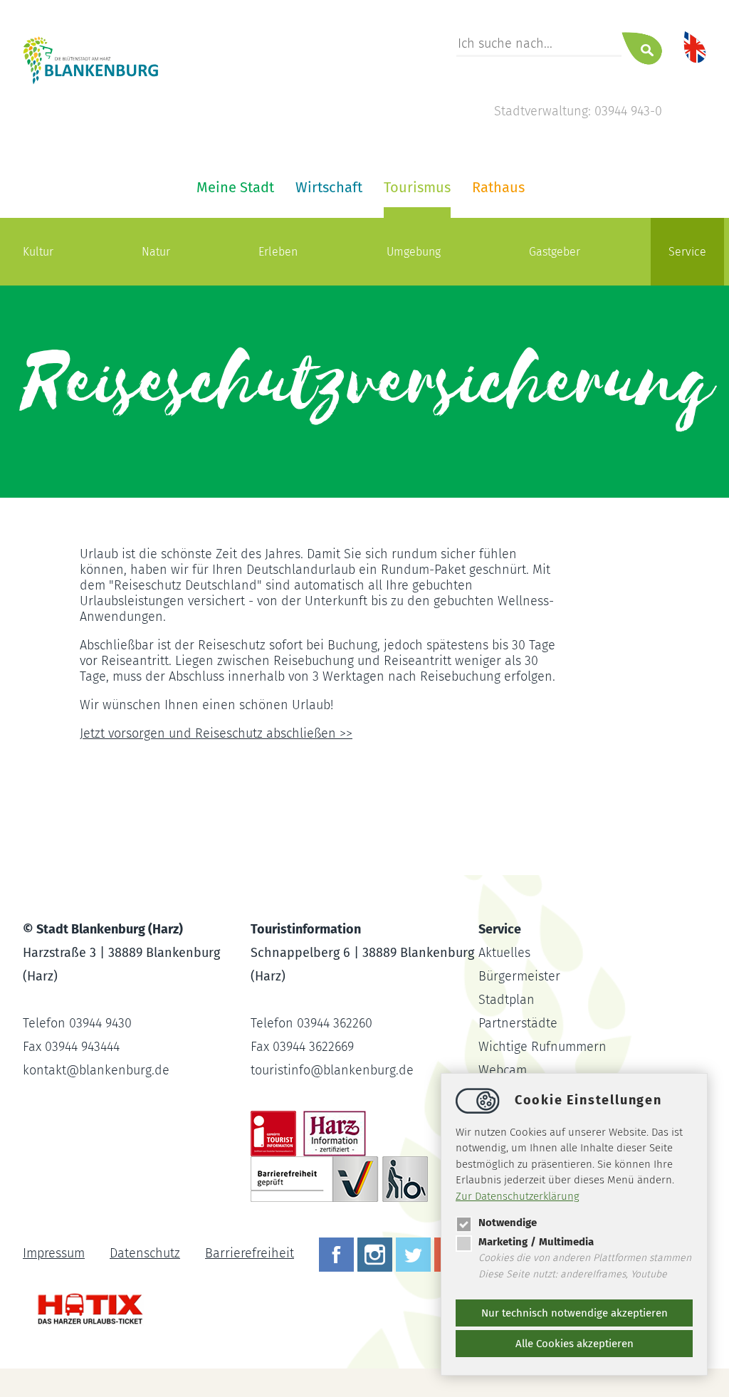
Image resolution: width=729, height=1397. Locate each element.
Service (687, 251)
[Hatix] (85, 1302)
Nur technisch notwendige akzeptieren (574, 1313)
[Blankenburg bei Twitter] (415, 1253)
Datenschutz (145, 1253)
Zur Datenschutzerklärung (517, 1196)
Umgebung (414, 251)
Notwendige (507, 1222)
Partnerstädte (517, 1023)
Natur (156, 251)
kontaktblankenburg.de (96, 1070)
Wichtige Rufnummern (542, 1047)
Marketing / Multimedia (536, 1241)
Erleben (278, 251)
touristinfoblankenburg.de (332, 1070)
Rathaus (498, 187)
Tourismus (417, 187)
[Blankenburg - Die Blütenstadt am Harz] (91, 82)
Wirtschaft (328, 187)
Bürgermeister (519, 976)
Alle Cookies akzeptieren (574, 1343)
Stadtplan (506, 1000)
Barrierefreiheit (249, 1253)
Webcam (502, 1070)
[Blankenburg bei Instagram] (376, 1253)
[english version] (694, 46)
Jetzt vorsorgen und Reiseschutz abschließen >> (216, 733)
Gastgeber (554, 251)
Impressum (54, 1253)
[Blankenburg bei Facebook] (338, 1253)
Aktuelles (504, 953)
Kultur (38, 251)
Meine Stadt (235, 187)
